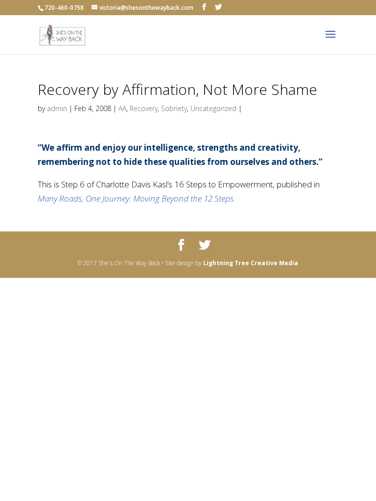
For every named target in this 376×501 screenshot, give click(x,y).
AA (122, 108)
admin (57, 108)
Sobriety (174, 108)
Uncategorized (213, 108)
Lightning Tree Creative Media (250, 263)
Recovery (144, 108)
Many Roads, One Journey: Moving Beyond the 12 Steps (136, 198)
